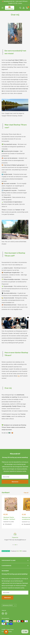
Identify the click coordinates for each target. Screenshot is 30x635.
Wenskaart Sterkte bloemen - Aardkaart (9, 518)
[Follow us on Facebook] (3, 613)
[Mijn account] (23, 8)
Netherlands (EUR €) (8, 605)
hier (19, 376)
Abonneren (15, 481)
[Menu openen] (2, 7)
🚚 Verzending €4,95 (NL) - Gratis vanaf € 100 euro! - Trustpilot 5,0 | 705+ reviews (15, 2)
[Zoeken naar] (20, 8)
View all (26, 492)
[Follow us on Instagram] (6, 613)
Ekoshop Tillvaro (8, 521)
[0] (27, 8)
